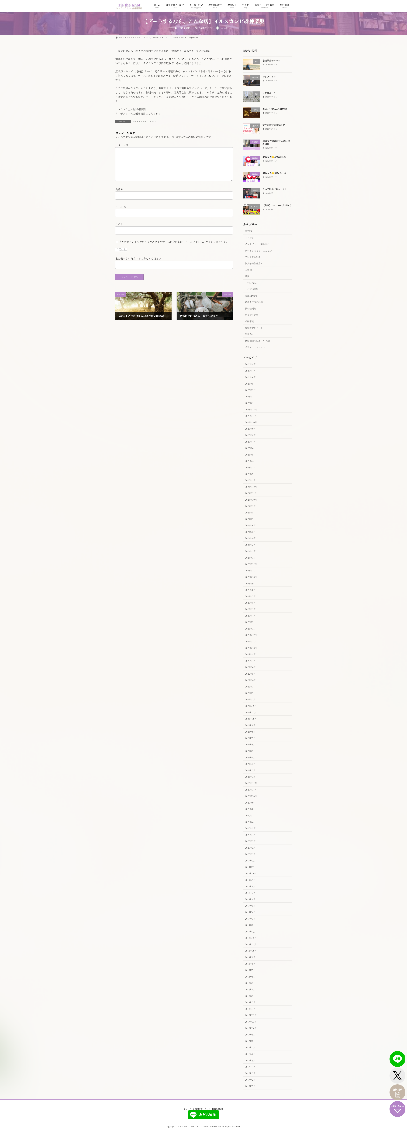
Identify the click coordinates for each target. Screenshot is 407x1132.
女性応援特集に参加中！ (274, 124)
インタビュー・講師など (257, 244)
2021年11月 (251, 712)
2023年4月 (250, 615)
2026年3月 (250, 390)
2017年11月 (251, 1021)
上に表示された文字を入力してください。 (139, 258)
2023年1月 (250, 628)
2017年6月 (250, 1053)
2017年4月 (250, 1066)
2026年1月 (250, 403)
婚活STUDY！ (252, 295)
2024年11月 (251, 493)
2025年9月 (250, 428)
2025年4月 (250, 460)
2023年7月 (250, 596)
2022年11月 (251, 641)
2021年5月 (250, 751)
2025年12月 (251, 409)
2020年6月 (250, 821)
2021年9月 (250, 725)
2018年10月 (251, 950)
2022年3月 (250, 686)
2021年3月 (250, 763)
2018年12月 (251, 937)
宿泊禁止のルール (271, 60)
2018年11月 (251, 944)
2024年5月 (250, 531)
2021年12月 (251, 705)
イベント (249, 237)
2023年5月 (250, 609)
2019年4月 (250, 912)
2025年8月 (250, 435)
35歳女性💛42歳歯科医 (274, 156)
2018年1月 (250, 1008)
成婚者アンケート (254, 327)
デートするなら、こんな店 (144, 121)
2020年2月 (250, 847)
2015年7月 (250, 1086)
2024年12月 (251, 486)
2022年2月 (250, 692)
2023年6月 (250, 602)
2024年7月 (250, 518)
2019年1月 (250, 931)
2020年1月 (250, 854)
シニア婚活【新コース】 (274, 189)
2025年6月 (250, 448)
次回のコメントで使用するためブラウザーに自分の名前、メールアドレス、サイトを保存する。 (173, 242)
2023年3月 (250, 622)
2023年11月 (251, 570)
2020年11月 (251, 789)
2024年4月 (250, 538)
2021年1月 (250, 776)
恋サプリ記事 (251, 314)
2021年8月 (250, 731)
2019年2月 (250, 925)
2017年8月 (250, 1040)
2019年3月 (250, 918)
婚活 (247, 276)
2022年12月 (251, 634)
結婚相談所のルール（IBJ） (259, 340)
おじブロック (269, 76)
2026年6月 (250, 377)
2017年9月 (250, 1034)
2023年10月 (251, 577)
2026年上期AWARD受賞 (274, 108)
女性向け (249, 269)
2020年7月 (250, 815)
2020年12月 (251, 783)
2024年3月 (250, 544)
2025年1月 (250, 480)
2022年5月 (250, 673)
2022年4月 (250, 680)
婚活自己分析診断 (254, 302)
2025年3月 (250, 467)
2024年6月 (250, 525)
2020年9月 (250, 802)
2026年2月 (250, 396)
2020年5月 (250, 828)
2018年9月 (250, 957)
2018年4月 (250, 989)
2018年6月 (250, 976)
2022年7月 (250, 660)
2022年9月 (250, 654)
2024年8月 (250, 512)
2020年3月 (250, 841)
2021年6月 (250, 744)
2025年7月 (250, 441)
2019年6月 (250, 899)
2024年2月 (250, 551)
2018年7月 (250, 970)
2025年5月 (250, 454)
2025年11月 (251, 415)
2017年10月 (251, 1028)
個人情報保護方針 (254, 263)
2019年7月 (250, 892)
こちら (152, 113)
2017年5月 (250, 1060)
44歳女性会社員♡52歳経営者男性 (276, 142)
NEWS (248, 231)
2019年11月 (251, 866)
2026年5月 (250, 383)
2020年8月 (250, 808)
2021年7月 (250, 738)
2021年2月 (250, 770)
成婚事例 (249, 321)
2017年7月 (250, 1047)
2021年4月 (250, 757)
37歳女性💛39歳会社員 (274, 173)
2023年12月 (251, 564)
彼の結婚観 (250, 308)
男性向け (249, 334)
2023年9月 (250, 583)
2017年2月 (250, 1079)
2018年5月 (250, 983)
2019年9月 (250, 879)
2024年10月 (251, 499)
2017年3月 (250, 1073)
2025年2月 (250, 473)
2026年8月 (250, 364)
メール (120, 207)
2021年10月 (251, 718)
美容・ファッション (255, 347)
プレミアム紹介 (252, 256)
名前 (119, 189)
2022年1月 (250, 699)
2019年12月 (251, 860)
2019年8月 (250, 886)
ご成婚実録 (252, 289)
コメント (122, 145)
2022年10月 (251, 647)
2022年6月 (250, 667)
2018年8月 (250, 963)
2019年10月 (251, 873)
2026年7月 (250, 370)
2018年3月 (250, 995)
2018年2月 (250, 1002)
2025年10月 (251, 422)
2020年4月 (250, 834)
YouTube (252, 282)
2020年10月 (251, 796)
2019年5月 (250, 905)
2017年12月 (251, 1015)
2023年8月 (250, 589)
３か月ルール (269, 92)
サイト (119, 224)
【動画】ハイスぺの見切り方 (276, 205)
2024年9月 (250, 506)
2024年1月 (250, 557)
